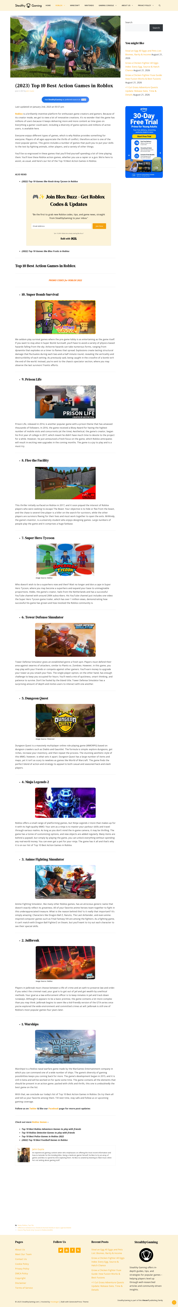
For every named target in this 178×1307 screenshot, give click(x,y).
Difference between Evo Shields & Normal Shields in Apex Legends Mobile (44, 1228)
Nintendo (89, 5)
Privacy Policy (144, 5)
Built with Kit (69, 238)
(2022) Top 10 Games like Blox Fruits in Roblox (45, 251)
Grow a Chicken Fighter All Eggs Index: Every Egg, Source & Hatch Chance (142, 66)
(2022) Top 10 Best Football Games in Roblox (45, 1140)
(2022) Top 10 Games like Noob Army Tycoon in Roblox (50, 181)
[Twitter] (60, 1250)
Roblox (59, 5)
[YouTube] (66, 1250)
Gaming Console (106, 5)
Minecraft (75, 5)
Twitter (33, 1108)
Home (48, 5)
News (20, 1225)
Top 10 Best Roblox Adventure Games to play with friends (51, 1129)
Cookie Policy (22, 1263)
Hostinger (54, 1301)
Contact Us (21, 1259)
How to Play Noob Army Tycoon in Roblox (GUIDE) (35, 1230)
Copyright (20, 1278)
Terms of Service (24, 1287)
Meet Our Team (23, 1254)
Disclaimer (20, 1283)
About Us (126, 5)
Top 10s (31, 1225)
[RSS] (78, 1250)
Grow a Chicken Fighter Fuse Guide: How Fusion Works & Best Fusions (106, 1274)
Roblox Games (39, 1122)
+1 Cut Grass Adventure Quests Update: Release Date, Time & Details (141, 91)
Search (128, 22)
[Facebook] (72, 1250)
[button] (159, 5)
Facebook (53, 1108)
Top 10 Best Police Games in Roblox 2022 (43, 1136)
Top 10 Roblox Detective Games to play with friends (48, 1132)
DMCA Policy (21, 1273)
